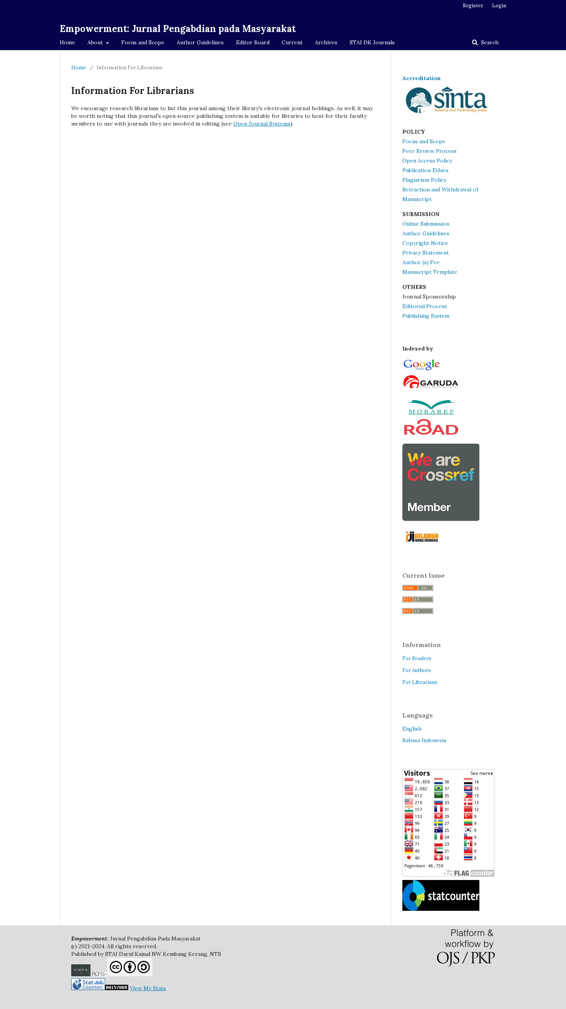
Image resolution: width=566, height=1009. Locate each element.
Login (499, 5)
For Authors (416, 670)
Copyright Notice (425, 243)
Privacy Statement (425, 252)
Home (67, 42)
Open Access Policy (427, 160)
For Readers (416, 658)
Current (292, 42)
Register (473, 5)
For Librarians (419, 682)
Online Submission (425, 223)
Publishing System (425, 315)
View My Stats (148, 988)
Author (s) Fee (421, 262)
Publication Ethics (425, 170)
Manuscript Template (429, 271)
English (412, 728)
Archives (326, 42)
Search (489, 42)
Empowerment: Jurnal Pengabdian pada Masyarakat (178, 29)
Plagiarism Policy (424, 179)
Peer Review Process (429, 150)
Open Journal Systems (261, 123)
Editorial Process (424, 306)
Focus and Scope (142, 42)
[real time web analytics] (99, 988)
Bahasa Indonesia (424, 740)
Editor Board (253, 42)
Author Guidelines (200, 42)
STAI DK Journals (372, 42)
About (95, 42)
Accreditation (421, 78)
